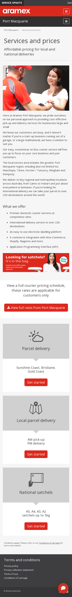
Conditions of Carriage (49, 543)
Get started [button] (36, 382)
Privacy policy (11, 565)
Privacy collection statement (19, 569)
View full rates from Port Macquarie (37, 308)
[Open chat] (63, 588)
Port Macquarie (15, 21)
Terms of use (11, 573)
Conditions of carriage (15, 577)
